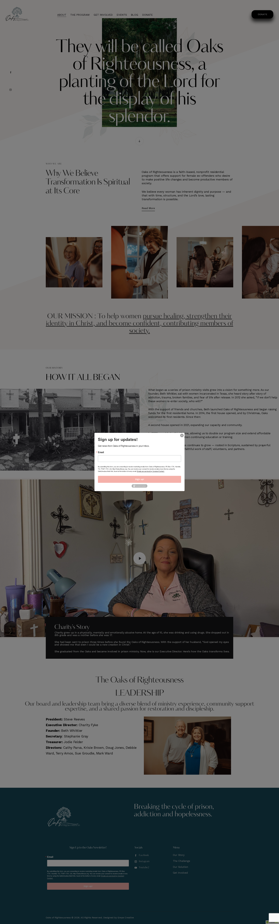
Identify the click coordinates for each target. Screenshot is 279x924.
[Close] (182, 435)
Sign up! (139, 479)
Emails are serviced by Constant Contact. (150, 471)
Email (101, 452)
